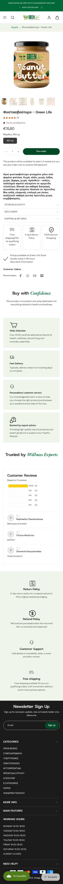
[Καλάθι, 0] (56, 17)
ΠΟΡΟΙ (6, 788)
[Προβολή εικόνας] (4, 101)
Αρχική (14, 27)
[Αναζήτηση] (12, 17)
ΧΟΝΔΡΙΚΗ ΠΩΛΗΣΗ (14, 793)
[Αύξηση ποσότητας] (18, 151)
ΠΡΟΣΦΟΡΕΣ (10, 748)
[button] (4, 17)
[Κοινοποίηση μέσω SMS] (41, 275)
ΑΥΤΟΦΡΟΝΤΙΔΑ (12, 768)
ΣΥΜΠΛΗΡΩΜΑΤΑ (12, 753)
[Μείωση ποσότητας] (6, 151)
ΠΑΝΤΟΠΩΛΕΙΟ (11, 763)
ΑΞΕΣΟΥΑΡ (9, 778)
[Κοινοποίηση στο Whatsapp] (27, 275)
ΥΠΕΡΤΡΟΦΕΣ (11, 758)
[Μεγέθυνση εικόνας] (31, 65)
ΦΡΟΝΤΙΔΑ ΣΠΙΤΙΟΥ (13, 773)
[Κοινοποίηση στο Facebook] (20, 275)
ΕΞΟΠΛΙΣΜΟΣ (10, 783)
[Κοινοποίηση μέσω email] (34, 275)
